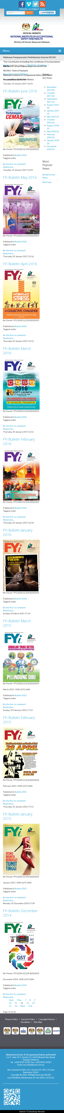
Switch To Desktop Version (32, 1111)
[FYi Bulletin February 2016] (21, 474)
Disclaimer (25, 1022)
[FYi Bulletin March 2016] (21, 383)
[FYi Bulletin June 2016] (21, 122)
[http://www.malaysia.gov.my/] (7, 1030)
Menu (6, 50)
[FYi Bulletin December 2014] (21, 946)
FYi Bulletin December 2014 (20, 913)
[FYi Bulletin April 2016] (21, 293)
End (30, 1006)
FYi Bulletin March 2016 (17, 350)
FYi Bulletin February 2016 (19, 441)
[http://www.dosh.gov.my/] (39, 1030)
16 (16, 1006)
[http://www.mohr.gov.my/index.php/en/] (31, 1030)
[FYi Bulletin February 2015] (21, 752)
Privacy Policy (11, 1019)
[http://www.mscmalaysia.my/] (23, 1030)
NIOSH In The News (37, 65)
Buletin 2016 (21, 155)
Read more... (8, 167)
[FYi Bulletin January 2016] (21, 565)
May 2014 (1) (53, 131)
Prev (19, 1000)
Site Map (38, 1022)
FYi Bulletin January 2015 (17, 816)
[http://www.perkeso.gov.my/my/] (48, 1030)
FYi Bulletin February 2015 (19, 719)
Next (23, 1006)
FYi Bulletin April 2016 (20, 263)
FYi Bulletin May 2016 (20, 177)
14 (33, 1003)
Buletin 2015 (21, 695)
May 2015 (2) (53, 116)
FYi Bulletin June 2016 (20, 91)
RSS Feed (46, 182)
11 (16, 1003)
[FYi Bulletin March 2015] (21, 656)
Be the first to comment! (14, 164)
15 (10, 1006)
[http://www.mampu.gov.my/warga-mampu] (56, 1030)
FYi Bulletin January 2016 (17, 532)
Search (29, 13)
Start (11, 1000)
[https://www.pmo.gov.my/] (15, 1030)
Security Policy (28, 1019)
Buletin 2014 (21, 985)
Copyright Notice (47, 1019)
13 (27, 1003)
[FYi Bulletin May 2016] (21, 208)
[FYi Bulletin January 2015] (21, 849)
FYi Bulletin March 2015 (17, 623)
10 (10, 1003)
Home (5, 65)
